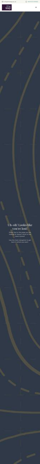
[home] (7, 7)
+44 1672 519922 (33, 2)
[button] (36, 7)
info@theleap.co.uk (10, 2)
